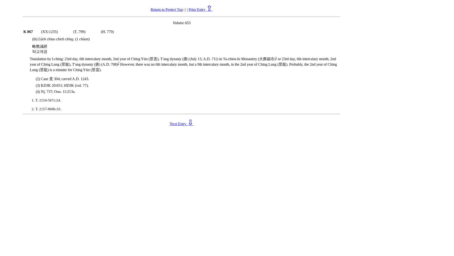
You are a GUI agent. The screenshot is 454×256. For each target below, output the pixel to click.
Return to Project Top (167, 10)
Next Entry (182, 124)
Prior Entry (201, 10)
